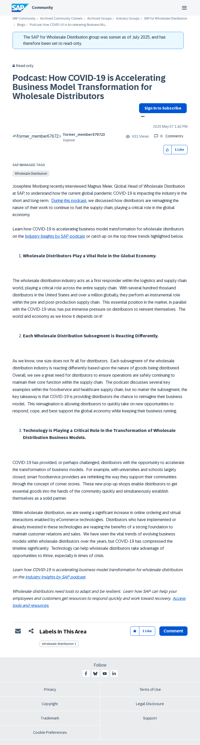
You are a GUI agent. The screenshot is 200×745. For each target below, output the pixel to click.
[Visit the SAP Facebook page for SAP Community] (86, 673)
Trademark (50, 718)
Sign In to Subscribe (163, 108)
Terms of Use (150, 689)
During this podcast (68, 200)
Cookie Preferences (50, 732)
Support (150, 718)
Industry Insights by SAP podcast (55, 236)
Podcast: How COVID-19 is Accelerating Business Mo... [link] (68, 25)
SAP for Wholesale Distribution (165, 18)
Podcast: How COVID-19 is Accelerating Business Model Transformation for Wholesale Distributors (89, 87)
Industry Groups (127, 18)
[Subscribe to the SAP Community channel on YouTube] (105, 673)
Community (42, 7)
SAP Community (23, 18)
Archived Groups (99, 18)
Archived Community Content (61, 18)
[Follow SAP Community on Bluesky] (95, 673)
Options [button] (142, 117)
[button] (168, 149)
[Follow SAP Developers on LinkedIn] (114, 673)
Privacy (50, 689)
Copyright (50, 704)
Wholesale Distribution (31, 173)
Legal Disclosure (150, 704)
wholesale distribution (58, 644)
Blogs (21, 25)
